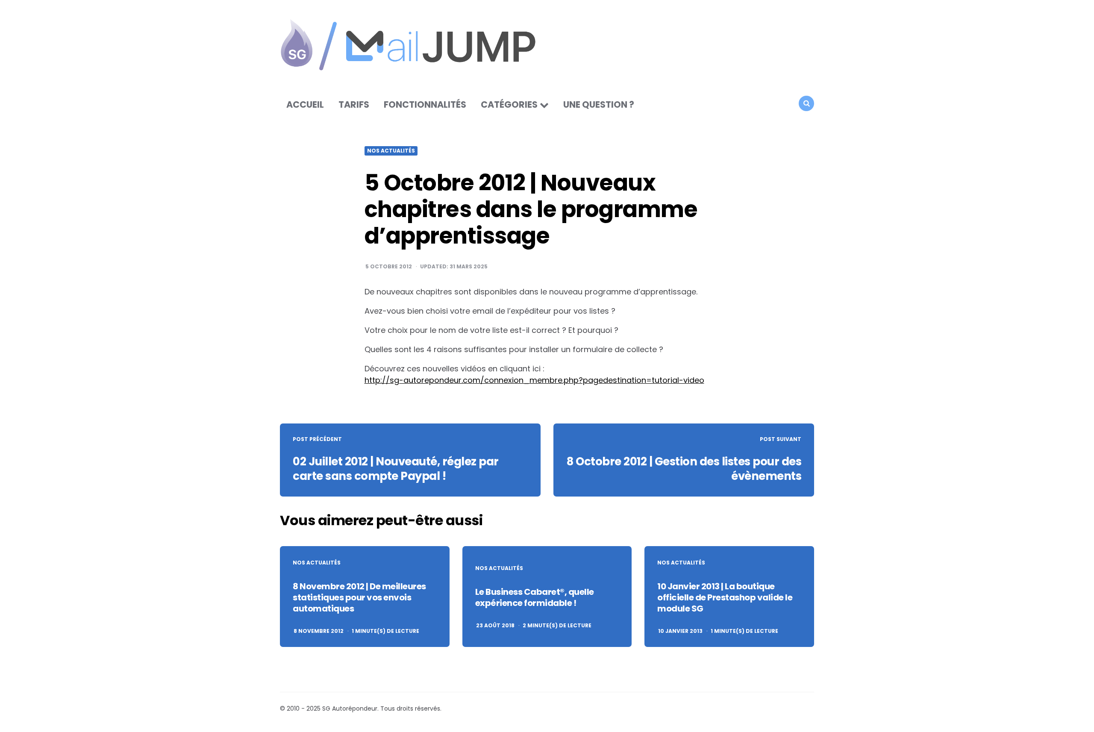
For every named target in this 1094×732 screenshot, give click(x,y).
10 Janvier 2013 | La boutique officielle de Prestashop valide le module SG (724, 597)
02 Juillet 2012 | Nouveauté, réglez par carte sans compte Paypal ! (396, 469)
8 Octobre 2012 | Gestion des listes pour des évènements (684, 469)
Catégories (509, 104)
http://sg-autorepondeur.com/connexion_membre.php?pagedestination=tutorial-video (534, 380)
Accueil (305, 104)
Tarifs (353, 104)
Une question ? (598, 104)
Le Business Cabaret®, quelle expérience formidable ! (534, 597)
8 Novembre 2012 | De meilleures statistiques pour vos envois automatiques (359, 597)
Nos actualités (391, 151)
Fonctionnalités (425, 104)
